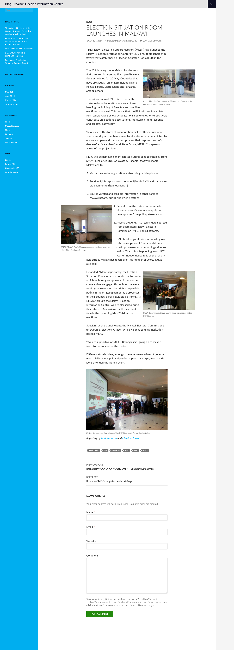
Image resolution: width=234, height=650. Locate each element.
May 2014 (9, 92)
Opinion (9, 134)
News (89, 22)
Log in (8, 160)
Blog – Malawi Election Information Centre (34, 4)
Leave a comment (152, 41)
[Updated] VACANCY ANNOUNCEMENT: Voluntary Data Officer (120, 467)
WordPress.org (11, 172)
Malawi (116, 450)
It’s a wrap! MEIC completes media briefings (109, 479)
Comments (12, 168)
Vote (145, 450)
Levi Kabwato (109, 438)
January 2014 (11, 104)
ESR (105, 450)
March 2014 (10, 100)
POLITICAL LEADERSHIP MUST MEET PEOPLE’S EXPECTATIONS (16, 41)
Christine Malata (131, 438)
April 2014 (10, 96)
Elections (94, 450)
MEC (127, 450)
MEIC (135, 450)
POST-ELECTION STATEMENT (19, 49)
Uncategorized (11, 142)
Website (91, 541)
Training (8, 138)
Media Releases (12, 126)
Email (90, 526)
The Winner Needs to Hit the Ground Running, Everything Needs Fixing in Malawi (18, 31)
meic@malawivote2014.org (122, 41)
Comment (92, 555)
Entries (10, 164)
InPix (7, 122)
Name (90, 512)
